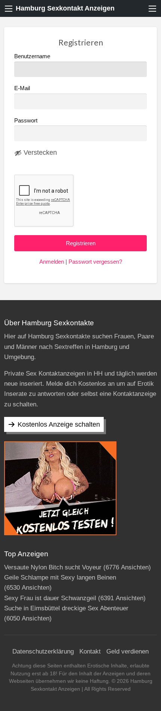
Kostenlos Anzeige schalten (59, 424)
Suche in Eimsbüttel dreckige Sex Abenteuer (66, 608)
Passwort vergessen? (95, 262)
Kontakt (90, 651)
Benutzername (32, 56)
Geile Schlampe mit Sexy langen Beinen (60, 577)
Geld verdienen (127, 651)
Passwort (25, 121)
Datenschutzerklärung (43, 651)
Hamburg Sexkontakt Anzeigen (65, 8)
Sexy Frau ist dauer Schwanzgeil (50, 598)
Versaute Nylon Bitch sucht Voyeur (52, 567)
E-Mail (22, 88)
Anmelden (51, 262)
